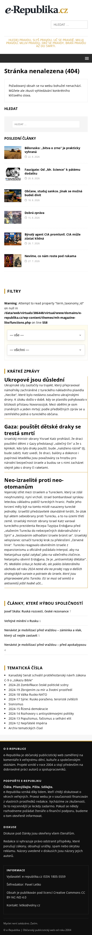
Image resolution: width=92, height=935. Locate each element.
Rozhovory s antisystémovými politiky (41, 713)
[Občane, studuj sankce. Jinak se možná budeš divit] (12, 200)
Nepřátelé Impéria (28, 723)
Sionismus (16, 704)
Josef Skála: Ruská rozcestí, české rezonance (36, 611)
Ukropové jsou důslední (34, 379)
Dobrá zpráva (34, 213)
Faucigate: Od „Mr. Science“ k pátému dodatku (52, 171)
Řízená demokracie (28, 709)
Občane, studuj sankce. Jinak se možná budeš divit (53, 193)
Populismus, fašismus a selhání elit (40, 718)
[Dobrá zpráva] (12, 221)
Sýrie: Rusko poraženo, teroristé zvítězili (43, 699)
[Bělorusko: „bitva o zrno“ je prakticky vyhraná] (12, 156)
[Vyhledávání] (69, 24)
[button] (86, 58)
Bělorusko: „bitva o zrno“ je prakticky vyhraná (52, 150)
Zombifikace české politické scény (38, 685)
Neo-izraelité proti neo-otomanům (34, 483)
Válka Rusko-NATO (28, 694)
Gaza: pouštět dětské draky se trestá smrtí (42, 430)
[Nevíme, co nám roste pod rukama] (12, 264)
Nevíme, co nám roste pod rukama (50, 256)
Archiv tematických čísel (26, 728)
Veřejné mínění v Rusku (21, 621)
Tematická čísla (25, 667)
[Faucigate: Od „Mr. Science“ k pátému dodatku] (12, 178)
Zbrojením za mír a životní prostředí (40, 690)
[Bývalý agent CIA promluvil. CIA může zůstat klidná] (12, 243)
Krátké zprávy (23, 371)
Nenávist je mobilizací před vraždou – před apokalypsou (45, 645)
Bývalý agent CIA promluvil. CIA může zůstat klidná (52, 236)
